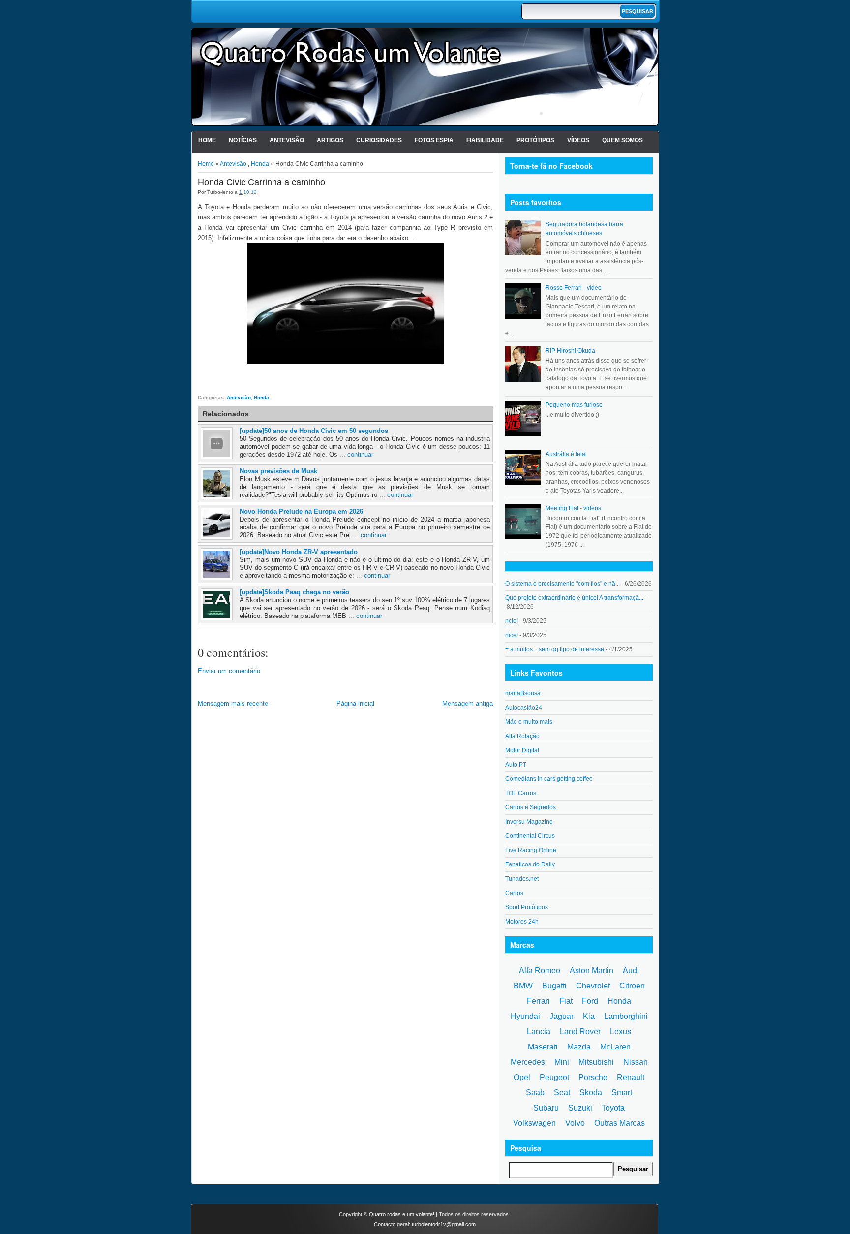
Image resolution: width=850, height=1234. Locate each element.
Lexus (620, 1031)
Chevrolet (593, 986)
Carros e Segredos (530, 807)
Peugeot (554, 1077)
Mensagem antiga (467, 703)
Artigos (330, 140)
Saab (535, 1092)
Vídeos (578, 140)
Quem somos (622, 140)
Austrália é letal (566, 454)
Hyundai (525, 1016)
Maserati (543, 1047)
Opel (522, 1077)
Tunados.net (522, 878)
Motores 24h (522, 921)
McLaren (615, 1047)
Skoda (591, 1092)
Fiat (566, 1001)
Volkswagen (534, 1123)
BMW (523, 986)
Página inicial (355, 703)
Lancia (538, 1031)
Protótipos (535, 140)
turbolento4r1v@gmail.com (444, 1224)
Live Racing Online (530, 850)
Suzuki (580, 1108)
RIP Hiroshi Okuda (570, 350)
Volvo (575, 1123)
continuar (360, 454)
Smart (621, 1092)
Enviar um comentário (229, 671)
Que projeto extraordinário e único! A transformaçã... (574, 597)
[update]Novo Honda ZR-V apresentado (299, 551)
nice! (511, 635)
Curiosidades (379, 140)
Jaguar (561, 1016)
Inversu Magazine (529, 821)
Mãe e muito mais (528, 721)
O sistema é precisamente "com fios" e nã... (562, 583)
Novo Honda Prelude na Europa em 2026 (301, 511)
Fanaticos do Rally (530, 864)
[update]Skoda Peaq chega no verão (294, 592)
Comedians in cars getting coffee (549, 778)
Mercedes (528, 1062)
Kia (589, 1016)
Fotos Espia (434, 140)
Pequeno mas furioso (574, 404)
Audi (631, 970)
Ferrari (538, 1001)
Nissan (635, 1062)
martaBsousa (523, 693)
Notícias (243, 140)
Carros (514, 893)
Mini (561, 1062)
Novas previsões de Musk (278, 471)
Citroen (632, 986)
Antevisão (287, 140)
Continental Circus (530, 836)
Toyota (613, 1108)
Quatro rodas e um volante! (401, 1214)
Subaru (546, 1108)
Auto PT (515, 764)
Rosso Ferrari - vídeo (574, 287)
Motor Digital (522, 750)
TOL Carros (520, 793)
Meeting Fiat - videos (573, 508)
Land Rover (580, 1031)
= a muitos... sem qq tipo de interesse (554, 649)
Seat (562, 1092)
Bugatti (554, 986)
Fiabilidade (485, 140)
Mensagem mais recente (233, 703)
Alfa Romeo (539, 970)
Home (207, 140)
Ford (590, 1001)
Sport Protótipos (526, 907)
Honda (260, 163)
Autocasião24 (523, 707)
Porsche (593, 1077)
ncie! (511, 620)
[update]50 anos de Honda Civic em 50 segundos (314, 430)
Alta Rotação (522, 736)
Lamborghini (626, 1016)
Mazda (579, 1047)
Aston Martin (591, 970)
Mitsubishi (596, 1062)
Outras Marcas (619, 1123)
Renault (630, 1077)
